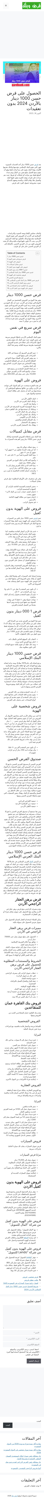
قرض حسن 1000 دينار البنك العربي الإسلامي (24, 280)
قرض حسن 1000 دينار (16, 256)
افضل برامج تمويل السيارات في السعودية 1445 (20, 1283)
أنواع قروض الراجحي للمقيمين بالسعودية (26, 1468)
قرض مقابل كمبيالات (15, 264)
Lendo (28, 1257)
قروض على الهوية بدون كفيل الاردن (21, 288)
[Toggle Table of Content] (36, 253)
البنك (31, 862)
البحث (39, 1421)
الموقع (26, 1238)
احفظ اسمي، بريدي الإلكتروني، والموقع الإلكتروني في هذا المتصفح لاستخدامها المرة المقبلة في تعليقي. (23, 1352)
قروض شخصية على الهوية (17, 275)
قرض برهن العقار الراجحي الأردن (19, 283)
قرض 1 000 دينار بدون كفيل (18, 270)
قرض (36, 164)
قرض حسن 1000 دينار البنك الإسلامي (21, 272)
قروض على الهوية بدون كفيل (18, 267)
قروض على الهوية (14, 262)
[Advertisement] (22, 35)
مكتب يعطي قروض (31, 1280)
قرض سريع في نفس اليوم (17, 259)
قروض (25, 1277)
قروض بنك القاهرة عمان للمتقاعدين (21, 286)
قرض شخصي (33, 1277)
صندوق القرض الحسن (16, 278)
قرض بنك (15, 1496)
